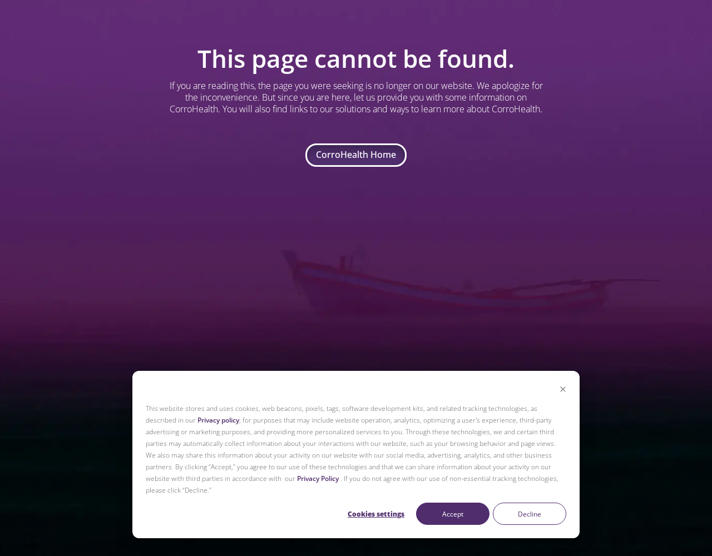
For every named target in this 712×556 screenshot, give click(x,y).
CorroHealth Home (356, 154)
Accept (452, 514)
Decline (529, 514)
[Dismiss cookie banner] (563, 390)
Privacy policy (218, 420)
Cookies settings (376, 514)
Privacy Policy (318, 478)
